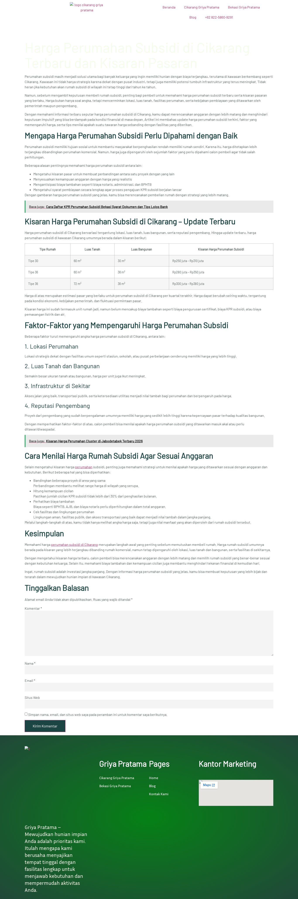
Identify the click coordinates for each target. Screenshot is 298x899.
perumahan (83, 467)
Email (30, 680)
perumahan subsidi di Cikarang (74, 544)
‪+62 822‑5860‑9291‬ (219, 17)
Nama (30, 663)
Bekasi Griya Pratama (244, 7)
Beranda (169, 7)
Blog (192, 17)
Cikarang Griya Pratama (201, 7)
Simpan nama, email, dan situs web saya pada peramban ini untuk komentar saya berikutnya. (97, 714)
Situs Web (32, 697)
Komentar (33, 608)
